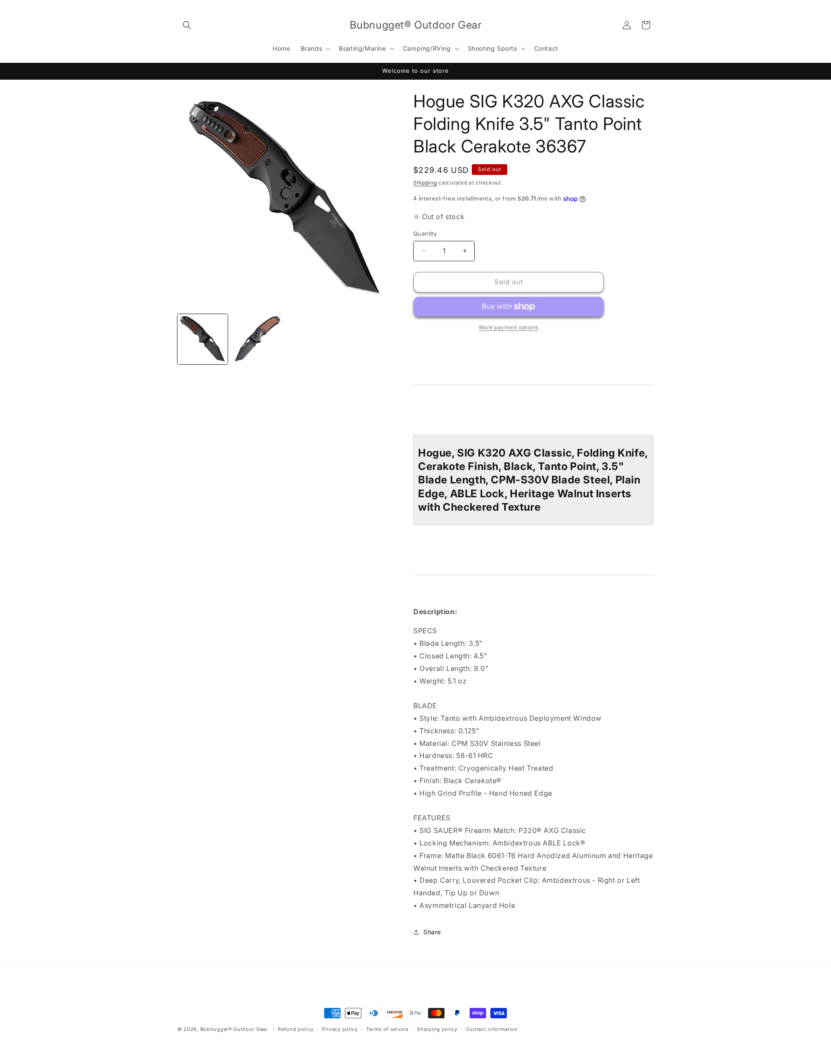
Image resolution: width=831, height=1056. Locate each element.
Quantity (425, 233)
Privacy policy (340, 1029)
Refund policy (295, 1029)
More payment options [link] (508, 327)
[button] (186, 25)
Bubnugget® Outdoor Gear (234, 1029)
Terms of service (387, 1029)
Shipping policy (437, 1029)
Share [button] (432, 932)
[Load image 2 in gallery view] (257, 339)
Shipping (425, 182)
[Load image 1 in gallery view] (202, 339)
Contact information (492, 1029)
